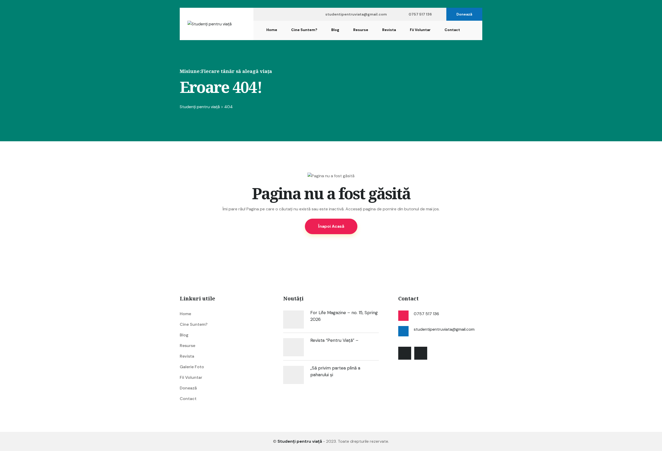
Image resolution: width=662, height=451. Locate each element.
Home (271, 29)
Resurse (360, 29)
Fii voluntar (420, 29)
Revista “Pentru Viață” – (334, 340)
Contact (452, 29)
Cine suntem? (304, 29)
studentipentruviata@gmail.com (356, 14)
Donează (464, 14)
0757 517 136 (420, 14)
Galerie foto (192, 366)
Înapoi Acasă (331, 226)
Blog (335, 29)
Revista (389, 29)
